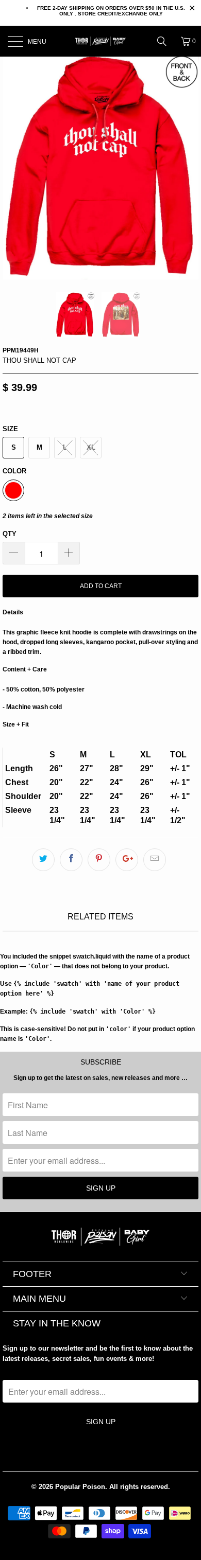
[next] (188, 165)
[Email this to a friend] (154, 859)
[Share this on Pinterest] (99, 859)
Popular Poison (80, 1487)
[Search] (165, 41)
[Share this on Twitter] (43, 859)
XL (91, 447)
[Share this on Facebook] (71, 859)
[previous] (13, 165)
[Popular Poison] (101, 41)
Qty (9, 534)
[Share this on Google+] (126, 859)
